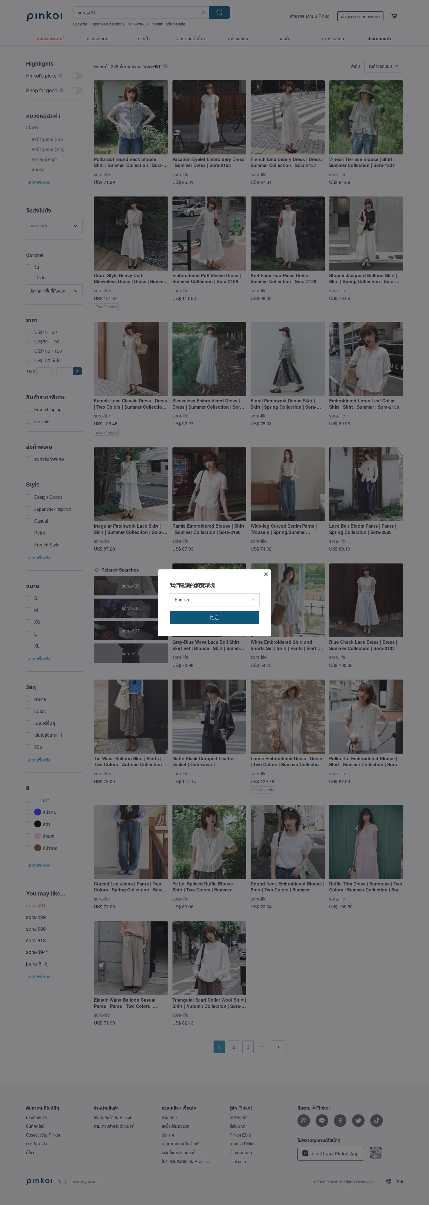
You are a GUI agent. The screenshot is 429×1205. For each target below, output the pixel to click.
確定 (214, 617)
